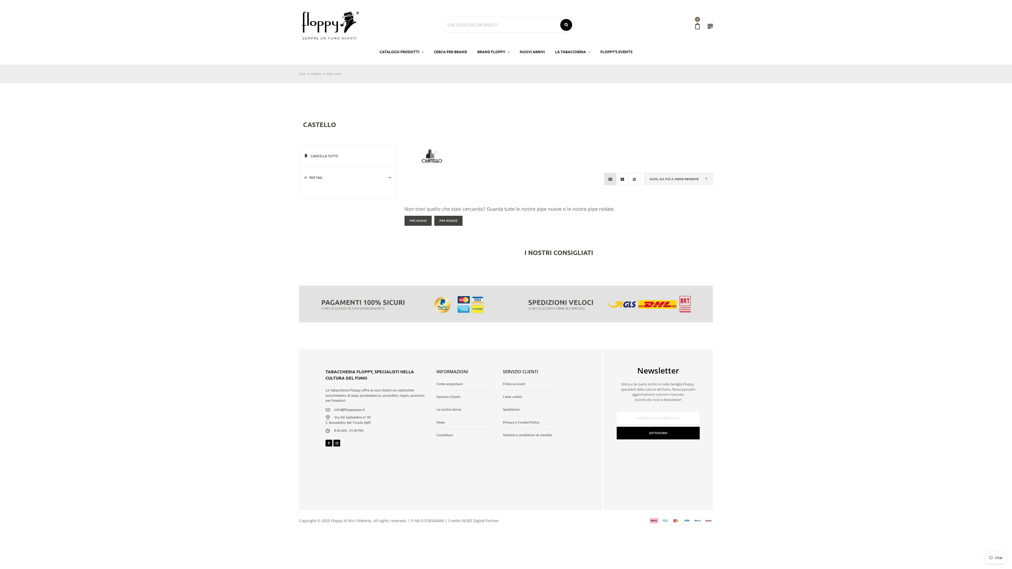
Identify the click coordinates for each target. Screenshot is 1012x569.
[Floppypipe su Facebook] (328, 443)
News (440, 422)
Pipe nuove (418, 221)
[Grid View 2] (622, 179)
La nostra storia (448, 409)
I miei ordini (512, 396)
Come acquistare (449, 383)
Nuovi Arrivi (532, 51)
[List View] (634, 179)
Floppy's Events (616, 51)
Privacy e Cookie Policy (521, 422)
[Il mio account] (710, 26)
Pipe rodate (448, 221)
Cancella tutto (324, 156)
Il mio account (514, 383)
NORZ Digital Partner (480, 520)
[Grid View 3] (610, 179)
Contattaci (444, 435)
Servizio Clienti (448, 396)
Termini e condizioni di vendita (527, 435)
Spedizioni (511, 409)
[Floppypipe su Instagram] (336, 443)
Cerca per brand (450, 51)
